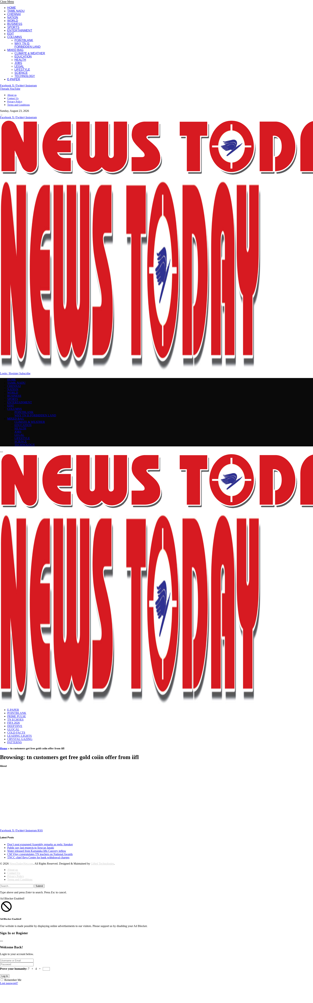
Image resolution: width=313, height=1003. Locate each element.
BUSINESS (14, 24)
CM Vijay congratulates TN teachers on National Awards (40, 854)
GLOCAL (13, 729)
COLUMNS (14, 37)
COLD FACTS (16, 732)
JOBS (18, 63)
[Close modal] (1, 941)
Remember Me (12, 979)
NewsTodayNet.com (21, 863)
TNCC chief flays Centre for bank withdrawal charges (38, 857)
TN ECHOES (15, 719)
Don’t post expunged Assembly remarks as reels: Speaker (40, 844)
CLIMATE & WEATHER (29, 53)
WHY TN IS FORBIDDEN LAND (27, 45)
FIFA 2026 (13, 722)
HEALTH (20, 59)
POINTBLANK (23, 40)
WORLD (12, 20)
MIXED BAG (15, 50)
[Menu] (1, 451)
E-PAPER (13, 79)
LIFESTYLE (22, 69)
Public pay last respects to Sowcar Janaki (30, 847)
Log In (4, 976)
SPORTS (13, 27)
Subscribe (24, 373)
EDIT (10, 33)
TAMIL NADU (16, 10)
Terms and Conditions (18, 105)
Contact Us (12, 98)
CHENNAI (14, 14)
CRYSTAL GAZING (19, 739)
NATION (12, 17)
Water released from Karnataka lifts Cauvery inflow (36, 850)
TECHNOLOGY (24, 76)
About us (11, 95)
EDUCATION (23, 56)
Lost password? (9, 983)
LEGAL (19, 66)
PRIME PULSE (16, 716)
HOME (11, 7)
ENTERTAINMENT (19, 30)
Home (3, 748)
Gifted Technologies (102, 863)
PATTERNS (14, 742)
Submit (39, 886)
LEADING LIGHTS (19, 735)
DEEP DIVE (14, 726)
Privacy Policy (14, 101)
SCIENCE (21, 72)
